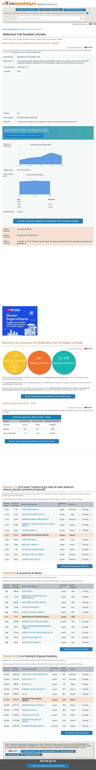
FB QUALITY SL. (27, 684)
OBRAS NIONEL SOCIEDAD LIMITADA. (34, 602)
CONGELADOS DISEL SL (29, 540)
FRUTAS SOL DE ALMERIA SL (31, 642)
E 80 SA (24, 694)
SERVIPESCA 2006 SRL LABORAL (33, 554)
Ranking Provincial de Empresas (51, 10)
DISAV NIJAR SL (27, 591)
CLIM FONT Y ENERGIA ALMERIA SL (33, 612)
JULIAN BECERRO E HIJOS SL (31, 559)
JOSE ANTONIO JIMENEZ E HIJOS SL (33, 514)
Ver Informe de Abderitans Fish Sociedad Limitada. (48, 766)
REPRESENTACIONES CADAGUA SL (33, 705)
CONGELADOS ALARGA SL (30, 509)
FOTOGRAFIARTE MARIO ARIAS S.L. (33, 726)
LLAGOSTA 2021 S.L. (28, 679)
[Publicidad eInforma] (19, 335)
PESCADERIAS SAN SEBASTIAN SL (33, 549)
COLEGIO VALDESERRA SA (30, 607)
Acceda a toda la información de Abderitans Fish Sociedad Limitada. (48, 396)
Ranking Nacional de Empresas (27, 10)
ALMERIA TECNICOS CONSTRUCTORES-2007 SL (37, 633)
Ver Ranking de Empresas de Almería (76, 649)
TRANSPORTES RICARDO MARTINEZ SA (35, 674)
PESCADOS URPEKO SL (29, 530)
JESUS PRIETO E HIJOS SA (30, 715)
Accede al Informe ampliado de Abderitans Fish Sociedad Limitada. (48, 221)
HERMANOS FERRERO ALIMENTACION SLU (35, 519)
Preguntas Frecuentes (29, 751)
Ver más (85, 509)
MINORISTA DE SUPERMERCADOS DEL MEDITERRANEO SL (34, 597)
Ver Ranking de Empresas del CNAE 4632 (74, 566)
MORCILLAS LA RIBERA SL (30, 545)
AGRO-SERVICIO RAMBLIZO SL (32, 637)
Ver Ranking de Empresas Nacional (76, 733)
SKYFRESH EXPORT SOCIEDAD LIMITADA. (35, 621)
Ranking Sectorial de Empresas (75, 10)
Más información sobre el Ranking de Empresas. (26, 52)
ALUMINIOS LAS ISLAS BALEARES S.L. (34, 689)
